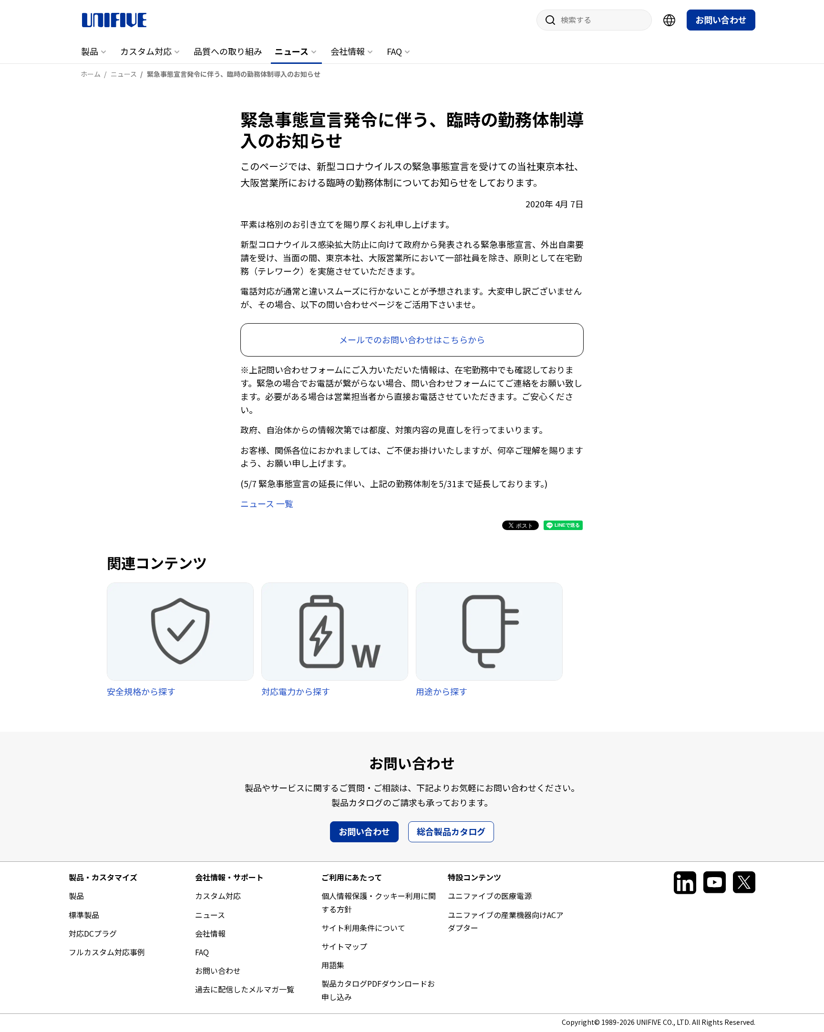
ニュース (292, 51)
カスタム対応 (146, 51)
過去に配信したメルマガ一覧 (244, 989)
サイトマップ (344, 946)
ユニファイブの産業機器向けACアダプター (506, 921)
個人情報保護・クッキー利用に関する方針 (378, 902)
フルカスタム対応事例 (107, 952)
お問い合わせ (721, 19)
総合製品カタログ (451, 831)
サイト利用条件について (363, 927)
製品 (89, 51)
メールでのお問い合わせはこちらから (412, 339)
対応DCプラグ (93, 933)
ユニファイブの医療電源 (490, 895)
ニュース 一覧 (266, 503)
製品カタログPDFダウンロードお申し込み (378, 990)
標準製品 (84, 914)
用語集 (332, 965)
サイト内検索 (546, 20)
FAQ (394, 51)
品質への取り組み (228, 51)
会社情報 (347, 51)
